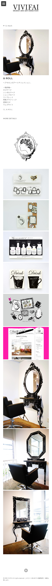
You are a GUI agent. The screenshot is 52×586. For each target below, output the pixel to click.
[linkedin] (26, 570)
